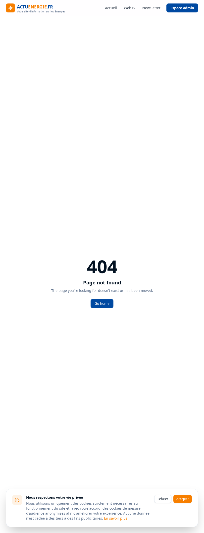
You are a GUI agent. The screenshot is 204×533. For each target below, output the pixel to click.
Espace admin (182, 7)
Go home (102, 303)
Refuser (162, 499)
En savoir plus (115, 518)
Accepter (182, 499)
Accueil (111, 7)
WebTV (129, 7)
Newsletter (151, 7)
